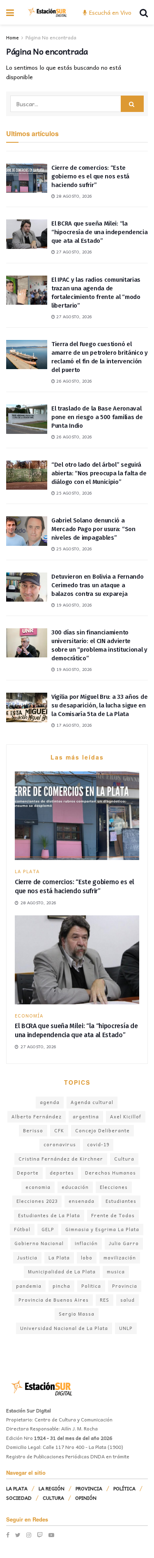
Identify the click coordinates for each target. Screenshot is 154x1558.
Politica (91, 1285)
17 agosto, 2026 (73, 725)
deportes (62, 1172)
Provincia (124, 1285)
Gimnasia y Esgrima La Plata (102, 1229)
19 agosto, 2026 (73, 605)
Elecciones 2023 (36, 1201)
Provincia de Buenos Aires (53, 1299)
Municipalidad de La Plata (62, 1271)
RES (104, 1299)
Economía (29, 1015)
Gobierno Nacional (39, 1243)
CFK (59, 1130)
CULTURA (53, 1498)
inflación (86, 1243)
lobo (86, 1257)
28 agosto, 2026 (73, 196)
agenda (50, 1102)
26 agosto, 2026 (73, 381)
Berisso (33, 1130)
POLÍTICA (124, 1488)
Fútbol (22, 1229)
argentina (86, 1116)
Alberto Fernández (36, 1116)
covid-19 (98, 1144)
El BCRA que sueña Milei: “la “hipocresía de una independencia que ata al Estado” (99, 232)
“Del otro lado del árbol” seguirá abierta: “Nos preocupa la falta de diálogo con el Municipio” (99, 473)
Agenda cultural (92, 1102)
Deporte (28, 1172)
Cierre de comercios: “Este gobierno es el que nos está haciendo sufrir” (90, 176)
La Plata (59, 1257)
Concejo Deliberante (102, 1130)
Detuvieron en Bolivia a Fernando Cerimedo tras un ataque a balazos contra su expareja (97, 585)
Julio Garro (124, 1243)
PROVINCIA (89, 1488)
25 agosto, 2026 (73, 493)
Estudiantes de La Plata (49, 1215)
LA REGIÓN (51, 1488)
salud (127, 1299)
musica (116, 1271)
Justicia (27, 1257)
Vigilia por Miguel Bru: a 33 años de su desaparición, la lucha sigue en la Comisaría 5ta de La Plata (99, 705)
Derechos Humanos (110, 1172)
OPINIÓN (86, 1498)
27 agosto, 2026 (73, 252)
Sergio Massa (76, 1313)
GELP (47, 1229)
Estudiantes (121, 1201)
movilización (119, 1257)
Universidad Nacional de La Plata (64, 1328)
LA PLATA (27, 871)
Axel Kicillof (125, 1116)
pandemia (28, 1285)
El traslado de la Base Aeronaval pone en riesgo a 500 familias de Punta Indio (97, 417)
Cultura (124, 1158)
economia (38, 1187)
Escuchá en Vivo (109, 12)
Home (12, 37)
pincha (61, 1285)
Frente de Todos (113, 1215)
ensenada (81, 1201)
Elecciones (114, 1187)
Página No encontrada (50, 37)
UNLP (126, 1328)
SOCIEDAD (19, 1498)
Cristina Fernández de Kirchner (60, 1158)
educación (75, 1187)
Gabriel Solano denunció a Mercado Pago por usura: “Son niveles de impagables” (93, 529)
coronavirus (60, 1144)
